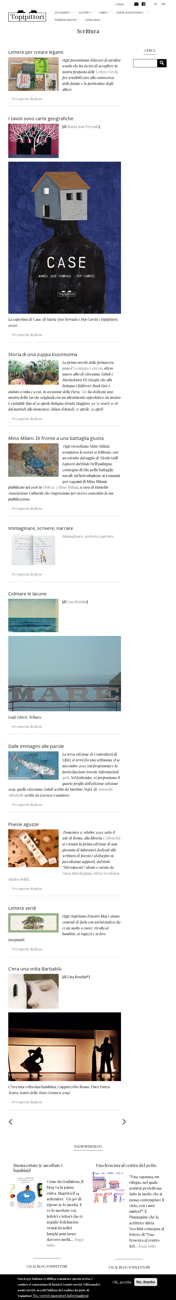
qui (64, 777)
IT (155, 4)
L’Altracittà (111, 838)
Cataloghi (92, 20)
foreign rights (66, 20)
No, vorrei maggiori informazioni (60, 1295)
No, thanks (145, 1282)
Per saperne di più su (27, 99)
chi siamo (61, 12)
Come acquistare (128, 12)
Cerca (163, 63)
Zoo (84, 391)
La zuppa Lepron (87, 368)
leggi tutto (147, 1246)
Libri (102, 12)
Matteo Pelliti (18, 879)
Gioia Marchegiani (76, 873)
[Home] (27, 16)
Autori (84, 12)
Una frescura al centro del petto (126, 1165)
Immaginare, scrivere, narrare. (88, 536)
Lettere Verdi (107, 71)
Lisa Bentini (77, 601)
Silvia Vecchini (105, 873)
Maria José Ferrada (83, 126)
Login (120, 4)
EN (163, 4)
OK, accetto (122, 1282)
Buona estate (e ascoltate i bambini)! (38, 1168)
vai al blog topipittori (47, 1266)
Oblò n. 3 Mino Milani (60, 487)
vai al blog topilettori (129, 1267)
